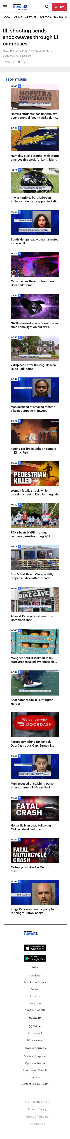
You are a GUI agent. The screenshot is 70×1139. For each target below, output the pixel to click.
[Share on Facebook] (14, 62)
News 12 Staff (10, 51)
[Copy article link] (24, 62)
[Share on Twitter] (19, 62)
